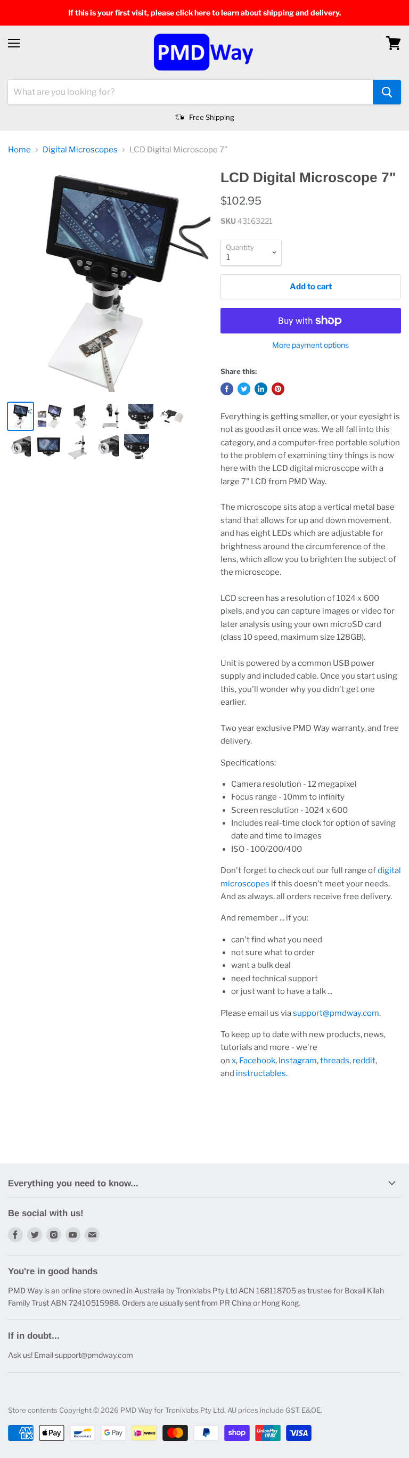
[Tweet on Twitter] (244, 388)
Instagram (298, 1060)
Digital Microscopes (80, 149)
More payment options (310, 345)
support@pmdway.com (336, 1013)
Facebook (257, 1060)
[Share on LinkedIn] (261, 388)
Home (19, 149)
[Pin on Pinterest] (278, 388)
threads (334, 1060)
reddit (364, 1060)
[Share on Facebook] (226, 388)
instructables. (262, 1073)
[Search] (387, 92)
